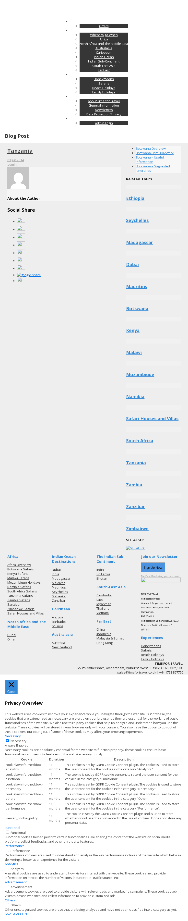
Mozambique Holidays (24, 582)
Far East (104, 70)
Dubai (132, 264)
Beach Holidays (103, 88)
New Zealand (62, 647)
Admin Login (104, 123)
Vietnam (102, 613)
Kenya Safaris (17, 573)
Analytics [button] (11, 864)
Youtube (119, 2)
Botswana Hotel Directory (155, 153)
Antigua (57, 617)
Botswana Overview (151, 148)
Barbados (59, 621)
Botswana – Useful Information (150, 159)
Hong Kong (104, 642)
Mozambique (140, 374)
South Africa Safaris (22, 591)
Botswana (137, 308)
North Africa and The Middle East (104, 43)
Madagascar (139, 242)
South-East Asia (104, 65)
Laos (100, 599)
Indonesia (103, 634)
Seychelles (137, 220)
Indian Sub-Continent (103, 61)
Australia (58, 642)
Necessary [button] (13, 736)
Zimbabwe (137, 528)
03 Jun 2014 (15, 160)
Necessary (18, 741)
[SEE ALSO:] (135, 548)
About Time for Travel (104, 101)
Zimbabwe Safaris (21, 609)
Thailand (102, 608)
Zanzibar (135, 506)
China (100, 629)
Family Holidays (103, 92)
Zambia (134, 485)
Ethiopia (135, 198)
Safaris (103, 83)
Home (98, 21)
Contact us (99, 118)
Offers (104, 26)
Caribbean (104, 52)
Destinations (99, 30)
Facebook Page (85, 2)
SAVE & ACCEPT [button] (16, 914)
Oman (11, 639)
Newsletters (104, 110)
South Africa (139, 440)
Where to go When (104, 35)
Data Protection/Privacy (103, 114)
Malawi (134, 352)
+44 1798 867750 (171, 672)
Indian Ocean (104, 57)
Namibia (135, 396)
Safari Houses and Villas (152, 418)
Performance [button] (14, 846)
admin (12, 164)
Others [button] (10, 900)
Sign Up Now (153, 567)
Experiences (99, 74)
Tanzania (20, 150)
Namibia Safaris (19, 587)
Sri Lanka (59, 596)
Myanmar (103, 604)
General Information (104, 105)
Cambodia (104, 595)
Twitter (105, 2)
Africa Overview (19, 565)
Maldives (58, 583)
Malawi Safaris (18, 578)
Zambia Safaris (18, 600)
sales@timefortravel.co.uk (24, 2)
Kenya (133, 330)
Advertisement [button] (16, 882)
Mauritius (136, 286)
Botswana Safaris (20, 569)
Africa (104, 39)
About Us (99, 96)
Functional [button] (12, 827)
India (55, 574)
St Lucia (57, 626)
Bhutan (101, 578)
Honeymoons (104, 79)
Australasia (103, 48)
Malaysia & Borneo (110, 638)
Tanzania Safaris (20, 595)
